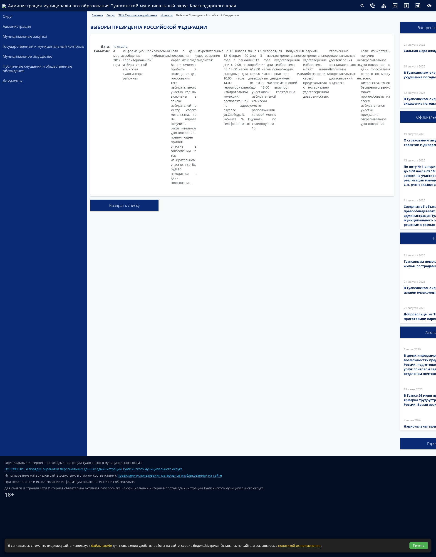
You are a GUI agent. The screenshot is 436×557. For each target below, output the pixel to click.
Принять (418, 545)
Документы (12, 80)
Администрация (17, 26)
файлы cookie (101, 545)
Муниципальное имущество (27, 56)
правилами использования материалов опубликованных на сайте (170, 475)
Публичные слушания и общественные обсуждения (37, 68)
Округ (8, 16)
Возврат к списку (124, 205)
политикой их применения (299, 545)
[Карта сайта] (374, 6)
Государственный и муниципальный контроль (43, 46)
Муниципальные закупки (25, 36)
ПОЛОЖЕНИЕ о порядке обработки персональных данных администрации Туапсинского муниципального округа (93, 469)
